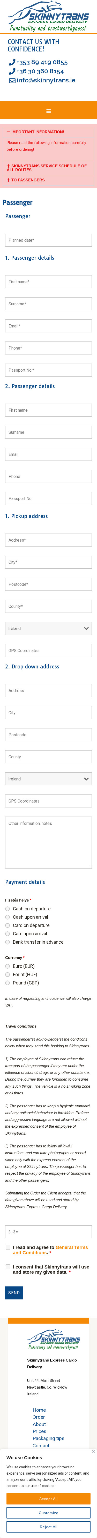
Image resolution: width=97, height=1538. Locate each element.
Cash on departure (32, 908)
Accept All (48, 1499)
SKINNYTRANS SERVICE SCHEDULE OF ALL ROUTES (47, 168)
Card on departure (31, 925)
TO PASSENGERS (28, 180)
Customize (48, 1513)
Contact (41, 1446)
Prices (39, 1431)
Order (39, 1417)
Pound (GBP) (26, 982)
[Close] (93, 1451)
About (39, 1424)
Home (39, 1410)
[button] (48, 132)
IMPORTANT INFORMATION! (37, 132)
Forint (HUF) (25, 974)
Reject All (48, 1527)
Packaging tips (48, 1438)
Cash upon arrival (30, 917)
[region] (48, 1493)
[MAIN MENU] (48, 111)
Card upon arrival (30, 933)
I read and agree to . (50, 1250)
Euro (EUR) (24, 966)
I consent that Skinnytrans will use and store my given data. (51, 1269)
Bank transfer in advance (38, 942)
